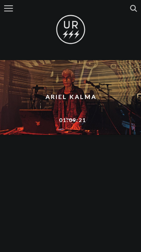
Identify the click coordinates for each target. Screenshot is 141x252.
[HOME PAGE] (71, 30)
